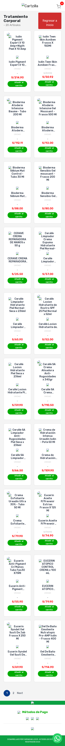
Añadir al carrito (18, 84)
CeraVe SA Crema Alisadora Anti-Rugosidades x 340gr (48, 391)
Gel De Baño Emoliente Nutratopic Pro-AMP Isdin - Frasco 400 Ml (48, 653)
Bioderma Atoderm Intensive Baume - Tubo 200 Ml (17, 129)
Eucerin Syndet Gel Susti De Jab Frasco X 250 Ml (17, 653)
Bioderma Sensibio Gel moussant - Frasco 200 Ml (48, 195)
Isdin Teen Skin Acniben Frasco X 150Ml (48, 63)
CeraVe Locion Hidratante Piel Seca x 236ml (17, 391)
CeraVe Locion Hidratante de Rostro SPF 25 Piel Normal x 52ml (48, 326)
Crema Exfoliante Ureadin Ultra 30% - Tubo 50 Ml (17, 522)
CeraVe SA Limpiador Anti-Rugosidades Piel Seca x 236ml (17, 457)
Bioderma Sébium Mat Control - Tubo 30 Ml (17, 195)
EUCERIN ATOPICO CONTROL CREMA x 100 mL (48, 588)
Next (20, 693)
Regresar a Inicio (50, 23)
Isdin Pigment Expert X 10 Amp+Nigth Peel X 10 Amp (17, 63)
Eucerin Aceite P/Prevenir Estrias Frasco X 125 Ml (47, 522)
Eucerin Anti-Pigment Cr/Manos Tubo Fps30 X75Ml (17, 588)
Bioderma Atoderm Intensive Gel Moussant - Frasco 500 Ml (48, 129)
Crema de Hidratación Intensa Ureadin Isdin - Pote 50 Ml (47, 457)
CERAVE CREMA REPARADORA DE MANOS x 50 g (17, 260)
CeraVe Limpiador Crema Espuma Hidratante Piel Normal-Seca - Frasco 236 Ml (47, 260)
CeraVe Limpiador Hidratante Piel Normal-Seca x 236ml (17, 326)
